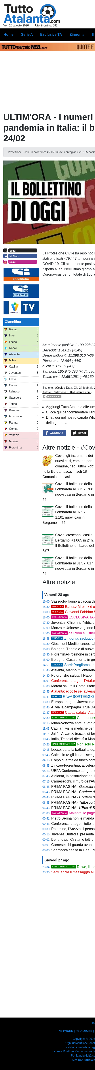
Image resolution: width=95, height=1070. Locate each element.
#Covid (59, 387)
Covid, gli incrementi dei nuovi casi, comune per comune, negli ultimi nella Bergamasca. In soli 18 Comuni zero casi (67, 466)
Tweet (81, 433)
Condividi (56, 433)
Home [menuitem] (8, 34)
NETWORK (66, 1031)
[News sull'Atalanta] (31, 13)
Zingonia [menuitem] (77, 34)
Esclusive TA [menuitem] (51, 34)
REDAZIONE (84, 1031)
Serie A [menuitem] (27, 34)
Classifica (13, 322)
